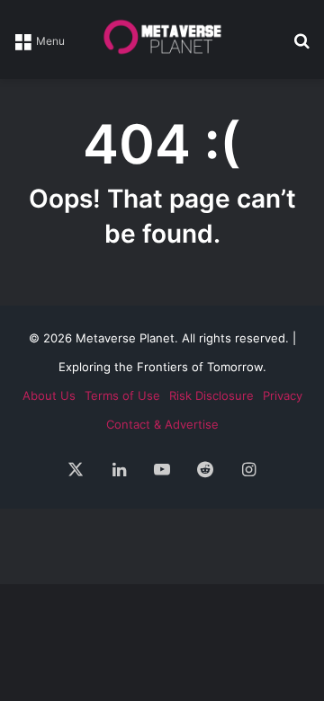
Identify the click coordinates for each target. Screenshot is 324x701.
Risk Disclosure (211, 395)
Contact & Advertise (162, 424)
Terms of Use (122, 395)
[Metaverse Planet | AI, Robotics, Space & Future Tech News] (162, 40)
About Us (49, 395)
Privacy (282, 395)
